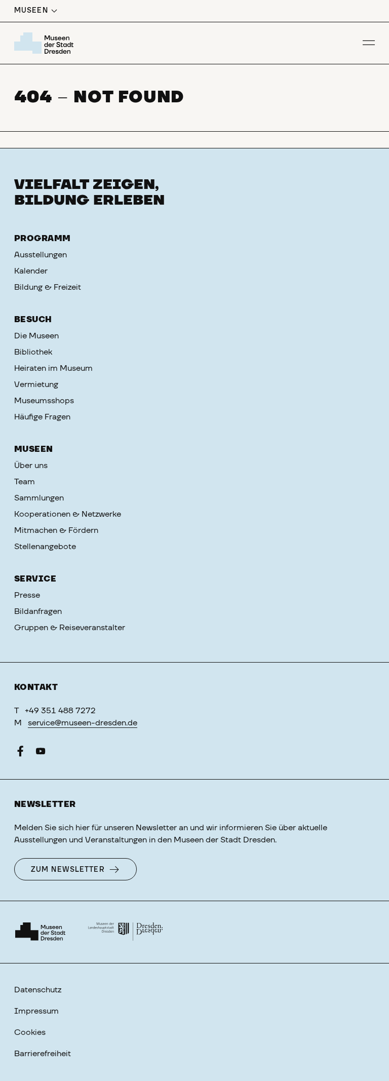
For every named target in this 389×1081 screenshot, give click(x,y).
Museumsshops (44, 401)
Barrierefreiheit (42, 1054)
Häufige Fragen (42, 417)
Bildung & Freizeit (47, 287)
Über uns (31, 465)
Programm (42, 239)
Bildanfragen (38, 611)
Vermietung (36, 384)
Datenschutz (37, 990)
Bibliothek (33, 352)
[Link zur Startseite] (45, 43)
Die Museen (36, 336)
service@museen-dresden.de (82, 723)
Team (24, 482)
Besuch (33, 320)
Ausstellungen (40, 255)
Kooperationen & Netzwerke (67, 514)
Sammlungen (39, 498)
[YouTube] (40, 753)
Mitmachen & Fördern (56, 530)
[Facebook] (20, 753)
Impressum (36, 1011)
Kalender (31, 271)
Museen (33, 449)
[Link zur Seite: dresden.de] (125, 932)
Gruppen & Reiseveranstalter (69, 628)
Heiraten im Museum (53, 368)
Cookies (30, 1032)
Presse (27, 595)
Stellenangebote (45, 547)
